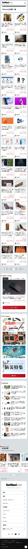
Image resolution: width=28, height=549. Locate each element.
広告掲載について (19, 542)
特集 (4, 492)
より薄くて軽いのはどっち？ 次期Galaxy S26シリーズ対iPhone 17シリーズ (20, 234)
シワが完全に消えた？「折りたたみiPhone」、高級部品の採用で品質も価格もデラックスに (20, 170)
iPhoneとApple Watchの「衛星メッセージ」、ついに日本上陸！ (7, 46)
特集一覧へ (14, 375)
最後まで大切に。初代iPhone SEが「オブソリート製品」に (7, 149)
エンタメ (5, 521)
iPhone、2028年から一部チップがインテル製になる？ (20, 66)
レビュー (5, 278)
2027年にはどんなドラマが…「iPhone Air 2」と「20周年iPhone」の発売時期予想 (7, 257)
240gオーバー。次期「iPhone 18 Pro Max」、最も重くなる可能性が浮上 (20, 257)
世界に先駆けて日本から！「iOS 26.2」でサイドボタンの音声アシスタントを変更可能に (20, 191)
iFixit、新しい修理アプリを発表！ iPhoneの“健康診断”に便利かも (7, 25)
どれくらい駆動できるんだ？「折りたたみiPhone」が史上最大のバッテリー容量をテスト (20, 213)
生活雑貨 (5, 507)
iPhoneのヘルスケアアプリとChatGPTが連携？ (7, 108)
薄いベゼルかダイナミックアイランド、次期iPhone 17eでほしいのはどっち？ (20, 87)
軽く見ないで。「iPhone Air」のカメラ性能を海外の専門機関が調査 (7, 170)
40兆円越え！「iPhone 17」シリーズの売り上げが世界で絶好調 (7, 128)
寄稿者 (4, 525)
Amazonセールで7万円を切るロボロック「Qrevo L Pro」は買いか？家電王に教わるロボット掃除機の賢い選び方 (14, 465)
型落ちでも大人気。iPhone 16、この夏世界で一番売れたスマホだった (7, 66)
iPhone (5, 478)
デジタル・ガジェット (9, 84)
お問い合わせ (3, 544)
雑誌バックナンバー (8, 528)
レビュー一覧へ (14, 307)
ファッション (6, 510)
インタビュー (11, 278)
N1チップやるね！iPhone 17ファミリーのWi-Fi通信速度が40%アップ (7, 213)
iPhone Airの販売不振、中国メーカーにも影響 (20, 148)
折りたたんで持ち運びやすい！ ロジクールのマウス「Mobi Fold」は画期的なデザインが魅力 (14, 298)
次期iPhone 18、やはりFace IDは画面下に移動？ (20, 45)
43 (20, 268)
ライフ (5, 462)
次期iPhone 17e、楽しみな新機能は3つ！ (20, 108)
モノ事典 (22, 278)
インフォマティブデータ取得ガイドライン (8, 542)
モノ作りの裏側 (16, 278)
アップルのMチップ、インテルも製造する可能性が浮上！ (20, 128)
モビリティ (5, 503)
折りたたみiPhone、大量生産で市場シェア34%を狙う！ (20, 25)
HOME (2, 478)
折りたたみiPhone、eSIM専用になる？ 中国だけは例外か (7, 87)
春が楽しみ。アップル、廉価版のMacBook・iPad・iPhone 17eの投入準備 (7, 191)
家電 (19, 462)
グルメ (4, 517)
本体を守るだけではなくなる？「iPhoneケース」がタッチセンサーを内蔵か (7, 234)
